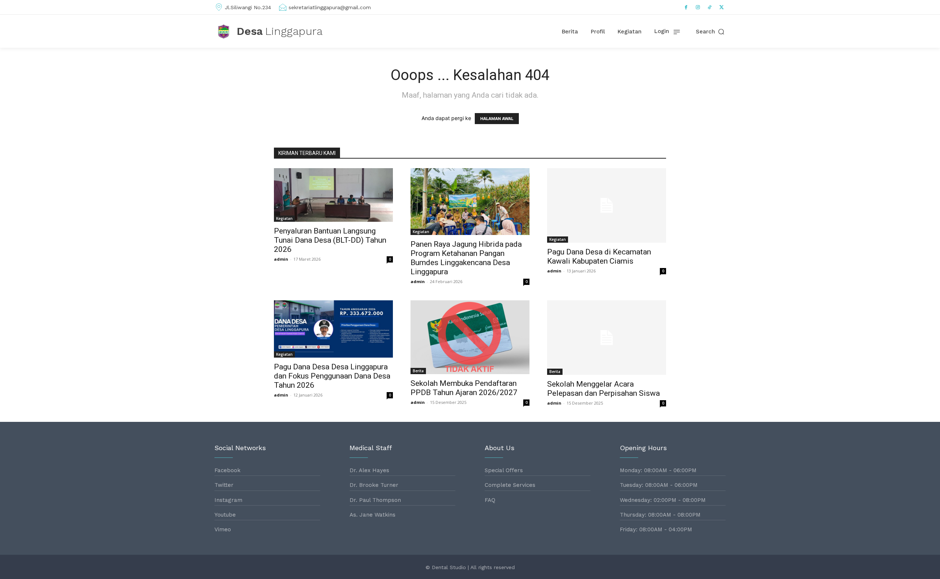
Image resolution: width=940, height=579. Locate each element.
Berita (418, 370)
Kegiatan (284, 218)
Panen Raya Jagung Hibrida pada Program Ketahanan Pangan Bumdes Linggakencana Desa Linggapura (466, 258)
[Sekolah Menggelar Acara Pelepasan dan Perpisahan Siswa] (606, 337)
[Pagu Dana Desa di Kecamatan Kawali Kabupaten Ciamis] (606, 205)
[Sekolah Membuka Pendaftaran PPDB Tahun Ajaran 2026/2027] (470, 337)
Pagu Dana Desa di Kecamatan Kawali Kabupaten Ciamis (599, 256)
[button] (711, 32)
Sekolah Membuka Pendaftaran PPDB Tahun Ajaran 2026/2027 (464, 388)
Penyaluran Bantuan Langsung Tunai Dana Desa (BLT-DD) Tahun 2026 (330, 240)
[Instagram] (698, 7)
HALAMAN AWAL (496, 118)
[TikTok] (710, 7)
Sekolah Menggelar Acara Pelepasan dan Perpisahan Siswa (603, 389)
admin (281, 259)
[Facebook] (686, 7)
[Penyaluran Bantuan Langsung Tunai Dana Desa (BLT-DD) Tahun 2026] (333, 195)
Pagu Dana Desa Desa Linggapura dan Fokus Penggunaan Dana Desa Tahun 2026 (332, 376)
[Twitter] (721, 7)
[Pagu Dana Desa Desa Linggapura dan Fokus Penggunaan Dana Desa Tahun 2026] (333, 329)
